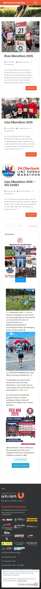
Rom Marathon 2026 (18, 56)
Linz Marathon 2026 (18, 122)
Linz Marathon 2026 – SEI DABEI (19, 183)
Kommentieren (9, 64)
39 (21, 226)
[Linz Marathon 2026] (20, 108)
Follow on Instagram (20, 465)
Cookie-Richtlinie (22, 581)
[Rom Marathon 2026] (20, 36)
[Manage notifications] (36, 584)
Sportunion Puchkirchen (14, 2)
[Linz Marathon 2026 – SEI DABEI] (20, 171)
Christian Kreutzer (23, 62)
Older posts (32, 226)
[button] (10, 251)
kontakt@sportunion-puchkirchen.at (14, 510)
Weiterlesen (31, 88)
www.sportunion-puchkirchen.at (13, 513)
